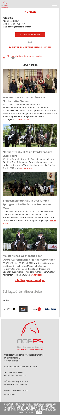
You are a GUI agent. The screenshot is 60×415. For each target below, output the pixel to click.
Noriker (6, 300)
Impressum (9, 394)
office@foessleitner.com (19, 26)
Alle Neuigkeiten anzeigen (30, 280)
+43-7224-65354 (16, 372)
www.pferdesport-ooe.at (15, 384)
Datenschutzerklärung (16, 390)
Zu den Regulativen (30, 34)
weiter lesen (23, 119)
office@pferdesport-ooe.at (16, 381)
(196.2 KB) (23, 57)
